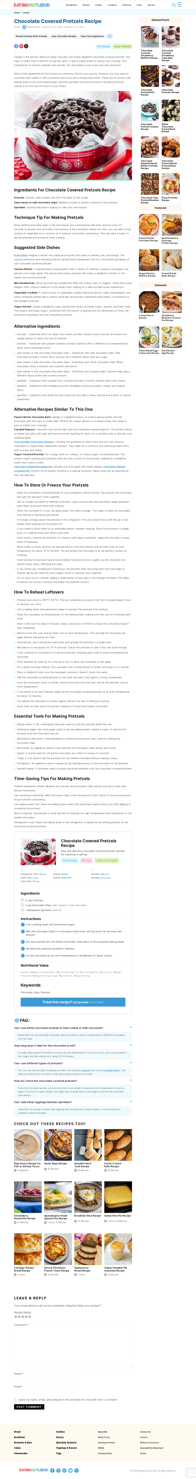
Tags (58, 1453)
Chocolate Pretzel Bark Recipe (147, 92)
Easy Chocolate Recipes (64, 36)
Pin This (86, 860)
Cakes (98, 5)
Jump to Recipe (122, 46)
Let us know (81, 1002)
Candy (26, 13)
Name (19, 1373)
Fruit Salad (20, 255)
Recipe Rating (22, 1312)
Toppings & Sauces (66, 1447)
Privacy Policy (105, 1453)
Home (17, 13)
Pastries (126, 5)
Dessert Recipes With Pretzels (31, 36)
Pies (139, 5)
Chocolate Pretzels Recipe (170, 91)
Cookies (112, 5)
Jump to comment (106, 860)
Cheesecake (20, 1453)
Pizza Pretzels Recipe (169, 198)
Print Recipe (103, 46)
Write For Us (104, 1437)
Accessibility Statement (151, 1448)
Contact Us (145, 1432)
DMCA (101, 1448)
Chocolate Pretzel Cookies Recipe (149, 126)
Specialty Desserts (66, 1442)
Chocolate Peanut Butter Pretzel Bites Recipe (169, 164)
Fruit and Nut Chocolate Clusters (34, 441)
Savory (151, 5)
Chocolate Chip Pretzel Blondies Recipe (150, 200)
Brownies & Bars (23, 1442)
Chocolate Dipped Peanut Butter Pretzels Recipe (149, 164)
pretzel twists (112, 1070)
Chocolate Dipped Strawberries (33, 466)
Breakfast (71, 5)
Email (18, 1386)
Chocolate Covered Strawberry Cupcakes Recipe (168, 55)
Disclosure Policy (106, 1442)
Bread (86, 5)
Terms (143, 1453)
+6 (109, 36)
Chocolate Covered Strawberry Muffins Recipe (149, 54)
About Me (102, 1432)
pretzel (86, 1070)
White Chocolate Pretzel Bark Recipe (168, 128)
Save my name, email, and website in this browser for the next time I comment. (68, 1399)
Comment (21, 1324)
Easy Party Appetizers (92, 36)
